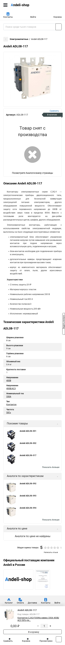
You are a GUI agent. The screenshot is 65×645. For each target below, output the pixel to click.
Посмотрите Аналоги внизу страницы (32, 173)
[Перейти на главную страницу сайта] (25, 5)
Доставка (32, 603)
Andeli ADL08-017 (28, 455)
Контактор (11, 404)
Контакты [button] (8, 17)
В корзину (33, 632)
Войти (33, 17)
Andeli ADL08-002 (28, 443)
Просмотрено (46, 641)
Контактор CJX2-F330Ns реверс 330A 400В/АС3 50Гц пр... (38, 619)
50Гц (8, 412)
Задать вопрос (63, 322)
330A (8, 396)
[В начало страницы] (59, 639)
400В (8, 380)
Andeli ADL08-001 (28, 431)
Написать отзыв (51, 552)
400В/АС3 (11, 388)
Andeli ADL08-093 (28, 496)
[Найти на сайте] (59, 27)
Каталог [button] (9, 603)
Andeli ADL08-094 (28, 508)
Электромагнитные (19, 39)
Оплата (20, 603)
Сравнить (8, 641)
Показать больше (50, 467)
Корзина (58, 17)
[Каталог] (5, 5)
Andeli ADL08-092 (28, 483)
